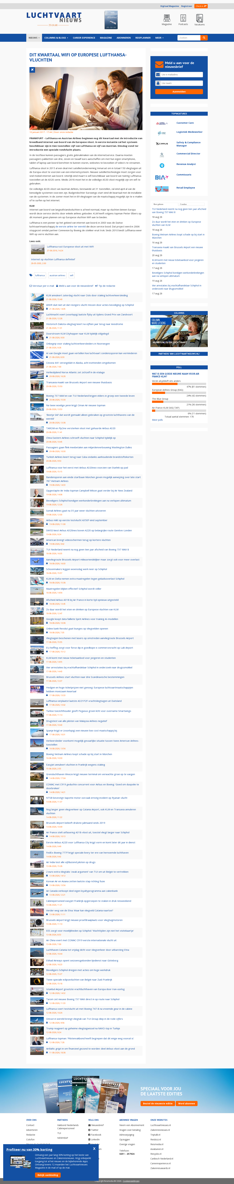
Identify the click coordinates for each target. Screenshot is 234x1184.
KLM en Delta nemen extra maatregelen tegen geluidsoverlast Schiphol (85, 578)
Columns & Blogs (55, 37)
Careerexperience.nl (160, 1163)
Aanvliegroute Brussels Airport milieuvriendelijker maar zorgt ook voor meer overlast (92, 559)
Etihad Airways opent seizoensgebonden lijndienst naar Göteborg (82, 960)
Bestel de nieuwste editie (158, 1103)
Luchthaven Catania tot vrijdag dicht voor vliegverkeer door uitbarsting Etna (87, 949)
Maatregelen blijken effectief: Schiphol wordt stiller (73, 588)
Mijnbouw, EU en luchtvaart (170, 342)
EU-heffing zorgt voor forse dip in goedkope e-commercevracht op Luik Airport (89, 647)
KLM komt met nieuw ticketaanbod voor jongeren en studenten (81, 657)
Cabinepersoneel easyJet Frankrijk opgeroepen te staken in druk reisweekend (88, 900)
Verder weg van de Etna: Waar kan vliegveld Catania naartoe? (79, 910)
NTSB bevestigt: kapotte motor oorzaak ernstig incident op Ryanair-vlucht (86, 797)
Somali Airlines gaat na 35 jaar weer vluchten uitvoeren (76, 510)
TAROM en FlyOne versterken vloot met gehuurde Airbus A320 (80, 428)
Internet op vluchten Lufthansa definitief (53, 259)
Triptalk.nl (155, 1134)
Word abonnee (186, 1103)
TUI (59, 1133)
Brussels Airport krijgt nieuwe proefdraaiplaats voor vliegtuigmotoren (84, 920)
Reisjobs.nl (155, 1153)
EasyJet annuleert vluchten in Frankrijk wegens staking (75, 764)
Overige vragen (127, 1144)
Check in (199, 6)
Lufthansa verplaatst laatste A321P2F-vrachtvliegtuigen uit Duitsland (84, 700)
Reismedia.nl (156, 1144)
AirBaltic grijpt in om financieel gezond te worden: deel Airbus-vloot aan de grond (90, 1048)
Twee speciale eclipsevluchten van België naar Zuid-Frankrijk (79, 979)
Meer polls (157, 419)
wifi (71, 275)
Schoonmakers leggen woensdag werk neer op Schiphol (76, 569)
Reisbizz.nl (155, 1139)
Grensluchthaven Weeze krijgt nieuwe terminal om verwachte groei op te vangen (90, 774)
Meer (158, 37)
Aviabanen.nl (156, 1149)
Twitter (94, 1129)
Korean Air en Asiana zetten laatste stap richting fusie (75, 881)
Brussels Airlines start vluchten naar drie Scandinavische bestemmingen (85, 677)
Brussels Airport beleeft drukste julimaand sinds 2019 (75, 822)
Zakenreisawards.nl (160, 1168)
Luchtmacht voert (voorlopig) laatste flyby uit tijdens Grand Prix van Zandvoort (89, 314)
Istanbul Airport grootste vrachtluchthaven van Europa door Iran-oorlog (85, 989)
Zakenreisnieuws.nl (160, 1129)
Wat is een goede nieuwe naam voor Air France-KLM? (175, 375)
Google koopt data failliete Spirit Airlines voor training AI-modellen (82, 619)
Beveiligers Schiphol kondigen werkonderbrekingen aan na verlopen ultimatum (88, 500)
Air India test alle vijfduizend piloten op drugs (71, 862)
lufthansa (40, 275)
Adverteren (32, 1129)
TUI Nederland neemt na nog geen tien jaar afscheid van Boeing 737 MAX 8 (87, 549)
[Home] (54, 19)
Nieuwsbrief (97, 1125)
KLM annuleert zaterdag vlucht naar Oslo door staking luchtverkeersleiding (87, 295)
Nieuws (33, 37)
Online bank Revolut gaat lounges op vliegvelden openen (77, 628)
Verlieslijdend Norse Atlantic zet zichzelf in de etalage (75, 372)
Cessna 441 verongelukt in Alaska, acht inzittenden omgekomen (81, 362)
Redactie (30, 1134)
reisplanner (143, 37)
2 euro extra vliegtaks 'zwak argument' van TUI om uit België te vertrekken (87, 871)
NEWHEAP (62, 1137)
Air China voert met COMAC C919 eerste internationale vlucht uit (81, 940)
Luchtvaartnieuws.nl (160, 1125)
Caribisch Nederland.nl (161, 1158)
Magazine (106, 37)
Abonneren (124, 37)
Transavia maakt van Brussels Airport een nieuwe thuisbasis (79, 382)
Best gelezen (158, 204)
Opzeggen (124, 1139)
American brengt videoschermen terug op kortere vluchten (78, 539)
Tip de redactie (107, 285)
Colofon (30, 1139)
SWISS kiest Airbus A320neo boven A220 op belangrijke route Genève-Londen (89, 530)
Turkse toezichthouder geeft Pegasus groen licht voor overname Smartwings (88, 710)
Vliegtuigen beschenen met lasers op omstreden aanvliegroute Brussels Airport (90, 638)
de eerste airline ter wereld (70, 226)
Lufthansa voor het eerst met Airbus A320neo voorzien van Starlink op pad (87, 467)
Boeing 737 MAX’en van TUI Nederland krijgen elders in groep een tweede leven (90, 395)
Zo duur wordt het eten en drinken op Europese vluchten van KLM (82, 609)
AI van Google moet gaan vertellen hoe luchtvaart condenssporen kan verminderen (91, 353)
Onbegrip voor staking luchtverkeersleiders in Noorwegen (78, 343)
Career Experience (84, 37)
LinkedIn (95, 1139)
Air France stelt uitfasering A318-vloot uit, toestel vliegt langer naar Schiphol (87, 832)
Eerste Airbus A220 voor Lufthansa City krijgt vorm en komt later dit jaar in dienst (90, 842)
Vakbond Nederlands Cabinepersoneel (68, 1127)
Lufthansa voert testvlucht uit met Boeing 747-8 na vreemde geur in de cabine (89, 1008)
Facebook (96, 1134)
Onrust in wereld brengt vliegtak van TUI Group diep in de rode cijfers (84, 1018)
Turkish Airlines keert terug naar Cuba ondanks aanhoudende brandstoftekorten (89, 456)
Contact (30, 1125)
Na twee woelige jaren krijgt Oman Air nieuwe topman (75, 405)
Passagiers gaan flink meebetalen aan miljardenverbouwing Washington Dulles (89, 447)
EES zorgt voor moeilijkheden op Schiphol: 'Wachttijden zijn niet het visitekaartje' (90, 930)
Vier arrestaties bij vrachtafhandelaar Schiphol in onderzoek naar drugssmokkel (89, 667)
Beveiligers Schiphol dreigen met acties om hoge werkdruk (78, 970)
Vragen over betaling (130, 1129)
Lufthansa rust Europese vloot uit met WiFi (70, 246)
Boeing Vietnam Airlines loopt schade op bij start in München (79, 754)
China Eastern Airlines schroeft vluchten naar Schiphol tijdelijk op (81, 437)
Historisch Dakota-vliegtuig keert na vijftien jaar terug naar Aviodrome (84, 324)
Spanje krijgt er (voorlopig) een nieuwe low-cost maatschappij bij (81, 730)
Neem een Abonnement (131, 1125)
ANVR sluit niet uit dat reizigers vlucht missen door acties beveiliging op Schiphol (90, 304)
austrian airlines (57, 275)
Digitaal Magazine (169, 6)
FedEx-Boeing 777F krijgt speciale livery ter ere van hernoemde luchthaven (87, 852)
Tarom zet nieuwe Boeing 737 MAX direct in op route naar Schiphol (82, 999)
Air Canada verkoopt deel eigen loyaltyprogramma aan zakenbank (82, 890)
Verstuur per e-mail (43, 285)
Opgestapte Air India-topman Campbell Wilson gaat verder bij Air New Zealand (89, 490)
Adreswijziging (126, 1134)
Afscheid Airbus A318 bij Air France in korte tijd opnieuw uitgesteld (82, 599)
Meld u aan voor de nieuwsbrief (76, 285)
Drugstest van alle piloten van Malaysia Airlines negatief (76, 721)
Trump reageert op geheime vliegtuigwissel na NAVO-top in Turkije (83, 1028)
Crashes (183, 204)
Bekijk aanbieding (48, 1175)
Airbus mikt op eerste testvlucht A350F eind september (76, 520)
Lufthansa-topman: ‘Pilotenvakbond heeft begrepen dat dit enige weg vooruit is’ (90, 1038)
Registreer (186, 6)
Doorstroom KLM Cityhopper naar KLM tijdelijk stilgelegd (77, 333)
